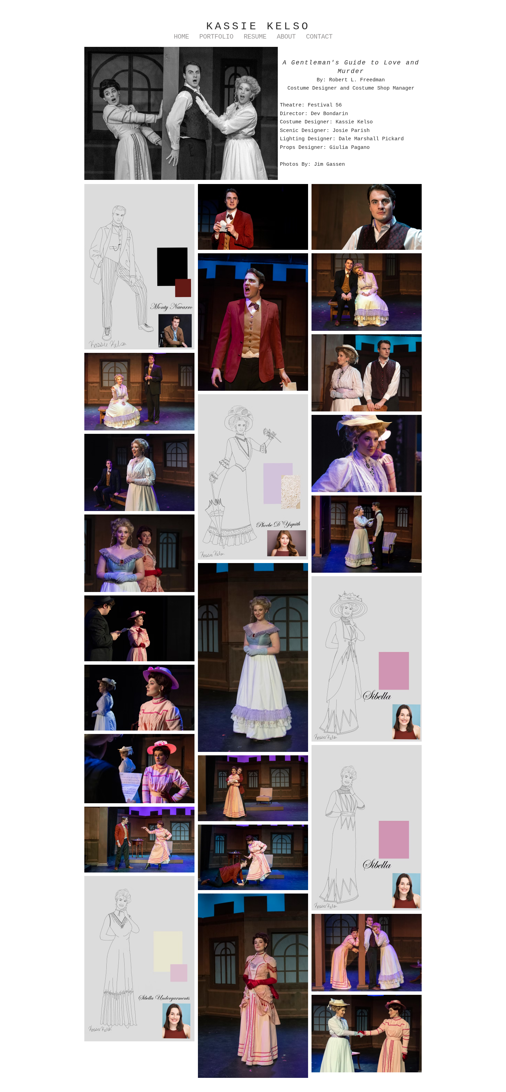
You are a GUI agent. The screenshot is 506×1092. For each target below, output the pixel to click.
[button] (216, 37)
